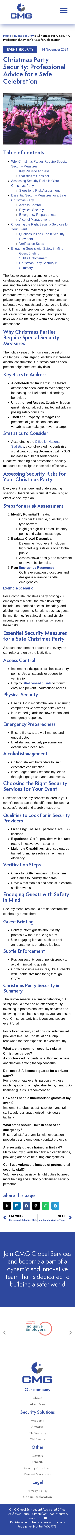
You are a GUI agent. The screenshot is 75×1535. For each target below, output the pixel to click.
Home (7, 35)
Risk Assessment (45, 506)
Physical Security (31, 210)
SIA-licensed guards (37, 683)
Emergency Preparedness (37, 214)
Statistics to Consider (34, 176)
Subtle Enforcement (33, 258)
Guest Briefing (29, 253)
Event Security (24, 35)
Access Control (30, 205)
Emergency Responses (36, 567)
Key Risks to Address (34, 171)
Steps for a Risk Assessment (39, 190)
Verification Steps (31, 243)
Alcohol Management (34, 219)
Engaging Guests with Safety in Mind (37, 248)
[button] (64, 10)
